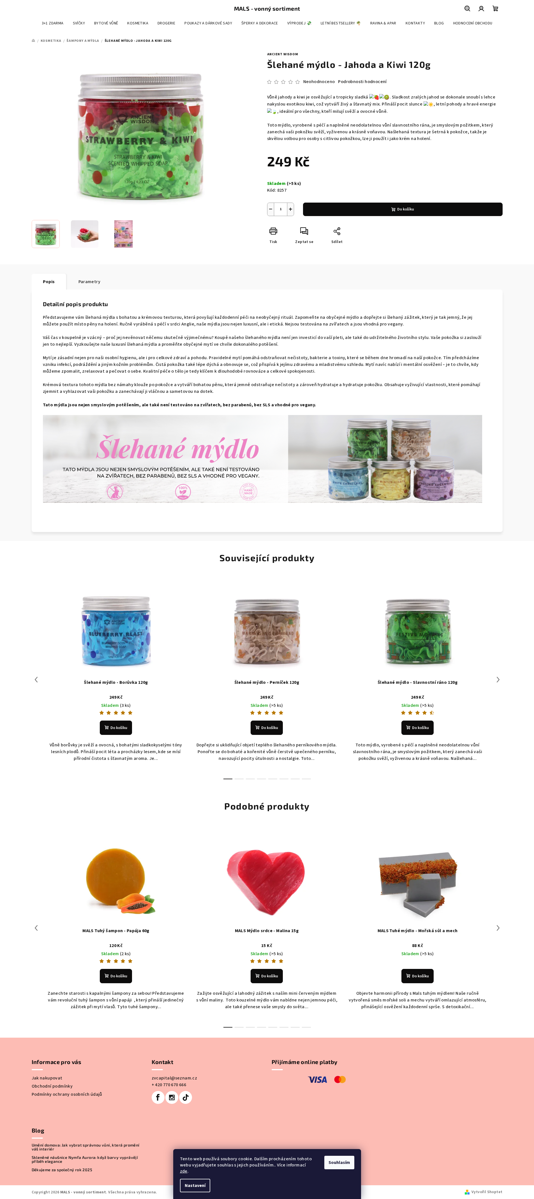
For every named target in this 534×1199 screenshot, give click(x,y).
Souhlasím (339, 1162)
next (498, 679)
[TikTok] (185, 1097)
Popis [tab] (49, 282)
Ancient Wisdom (282, 54)
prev (36, 679)
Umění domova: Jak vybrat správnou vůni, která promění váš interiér (86, 1147)
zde (184, 1171)
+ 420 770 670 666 (169, 1085)
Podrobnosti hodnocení (362, 82)
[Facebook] (158, 1097)
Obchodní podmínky (52, 1086)
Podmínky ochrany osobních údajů (67, 1094)
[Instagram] (171, 1097)
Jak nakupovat (47, 1078)
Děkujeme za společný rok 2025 (62, 1170)
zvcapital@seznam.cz (174, 1078)
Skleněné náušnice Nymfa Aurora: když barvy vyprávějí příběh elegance (85, 1159)
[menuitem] (52, 23)
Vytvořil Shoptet (486, 1192)
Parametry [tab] (89, 282)
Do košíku (405, 209)
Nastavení (195, 1185)
